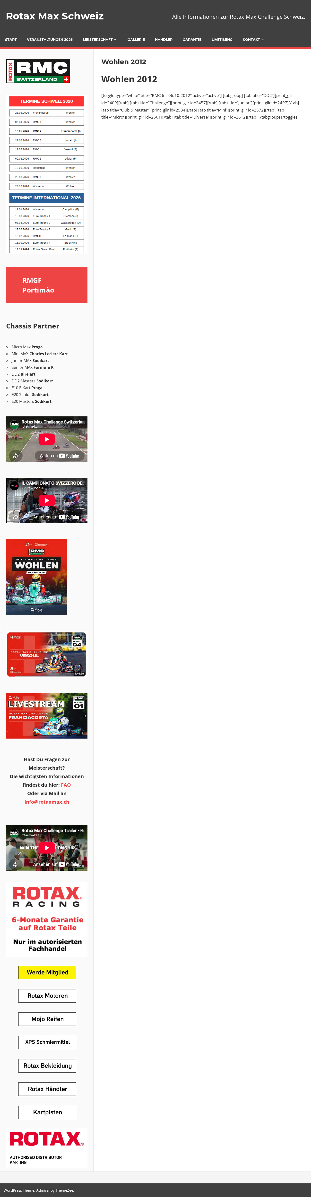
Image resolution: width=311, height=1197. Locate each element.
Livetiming (222, 39)
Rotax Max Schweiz (55, 16)
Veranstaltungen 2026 (50, 39)
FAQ (66, 785)
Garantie (192, 39)
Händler (164, 39)
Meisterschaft (98, 39)
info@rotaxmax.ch (47, 802)
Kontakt (251, 39)
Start (11, 39)
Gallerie (136, 39)
